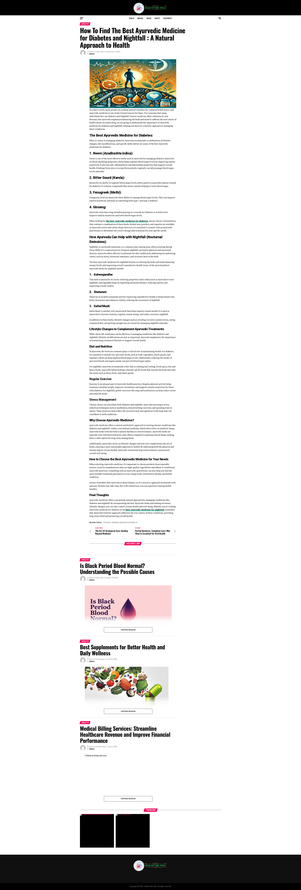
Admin (91, 54)
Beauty (157, 18)
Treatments (167, 18)
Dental (149, 18)
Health (131, 18)
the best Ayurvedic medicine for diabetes (120, 522)
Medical (140, 18)
